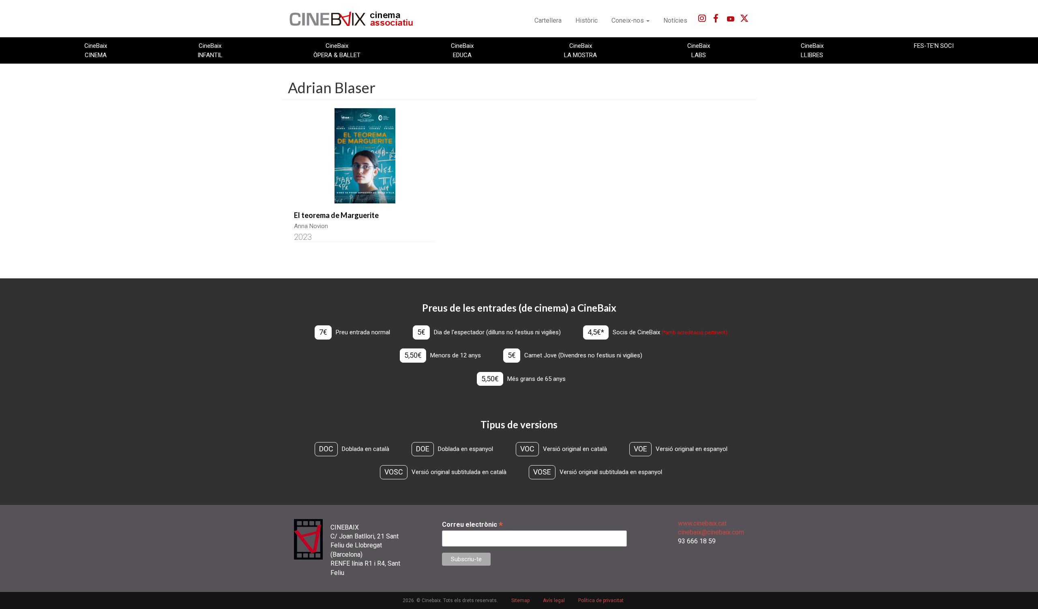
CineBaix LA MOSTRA (580, 50)
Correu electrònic (472, 524)
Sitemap (520, 600)
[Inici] (356, 18)
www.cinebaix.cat (702, 523)
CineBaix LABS (698, 50)
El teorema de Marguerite (336, 215)
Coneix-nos (628, 20)
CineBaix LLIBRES (812, 50)
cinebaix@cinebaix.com (711, 532)
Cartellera (548, 20)
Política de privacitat (601, 600)
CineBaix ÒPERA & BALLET (336, 50)
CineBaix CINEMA (95, 50)
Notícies (675, 20)
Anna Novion (311, 226)
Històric (586, 20)
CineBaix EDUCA (462, 50)
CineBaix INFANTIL (210, 50)
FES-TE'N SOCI (934, 45)
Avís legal (554, 600)
